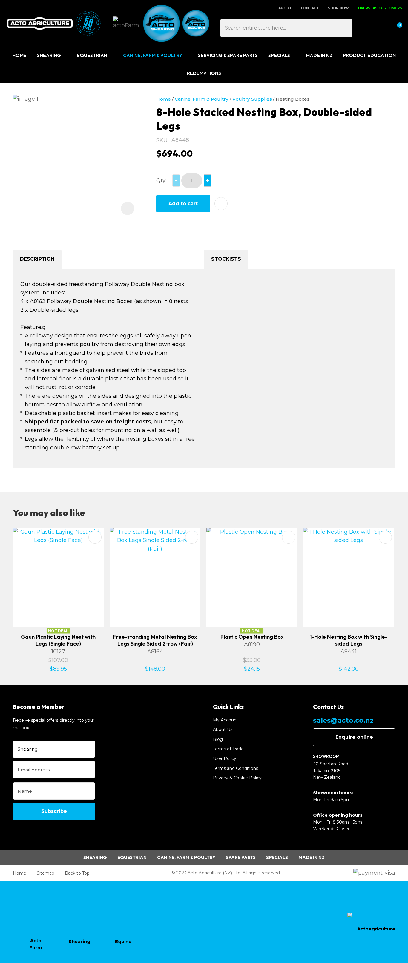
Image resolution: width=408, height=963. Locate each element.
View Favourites (381, 27)
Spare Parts (241, 857)
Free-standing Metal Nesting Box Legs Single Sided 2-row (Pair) (155, 640)
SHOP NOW (338, 8)
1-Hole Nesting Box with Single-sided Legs (348, 640)
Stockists (226, 259)
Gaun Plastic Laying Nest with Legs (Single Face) (58, 640)
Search (345, 28)
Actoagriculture (376, 929)
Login (367, 27)
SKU (162, 140)
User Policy (224, 758)
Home (19, 55)
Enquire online (354, 737)
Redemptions (204, 73)
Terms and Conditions (235, 768)
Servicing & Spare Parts (228, 55)
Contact (310, 8)
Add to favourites (95, 537)
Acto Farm (35, 944)
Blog (218, 739)
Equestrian (92, 55)
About (285, 8)
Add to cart (183, 203)
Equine (123, 941)
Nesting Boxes (292, 99)
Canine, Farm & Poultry (152, 55)
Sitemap (45, 873)
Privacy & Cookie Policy (237, 778)
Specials (279, 55)
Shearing (49, 55)
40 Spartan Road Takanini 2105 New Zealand (330, 770)
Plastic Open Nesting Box (251, 636)
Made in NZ (311, 857)
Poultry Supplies (252, 99)
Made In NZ (319, 55)
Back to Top (77, 873)
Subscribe (54, 811)
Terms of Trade (228, 749)
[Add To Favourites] (221, 203)
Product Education (369, 55)
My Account (225, 720)
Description (37, 259)
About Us (222, 729)
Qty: (161, 180)
